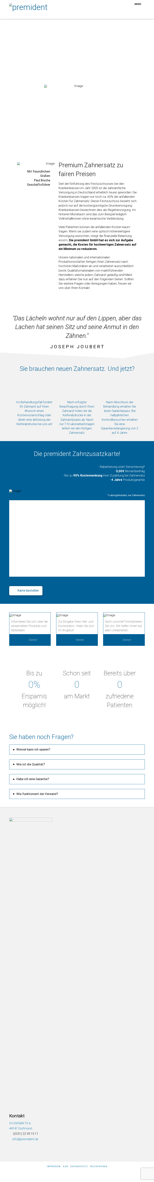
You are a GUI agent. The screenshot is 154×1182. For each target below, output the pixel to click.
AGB (65, 1166)
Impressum (54, 1166)
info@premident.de (25, 1139)
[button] (77, 749)
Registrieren (98, 1166)
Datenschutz (79, 1166)
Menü (137, 4)
